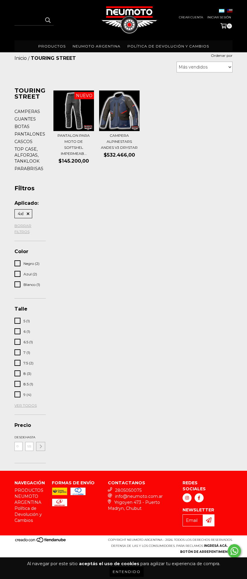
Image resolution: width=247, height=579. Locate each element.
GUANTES (25, 119)
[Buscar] (48, 20)
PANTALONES (29, 134)
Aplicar (40, 446)
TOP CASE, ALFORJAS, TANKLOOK (26, 155)
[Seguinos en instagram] (187, 497)
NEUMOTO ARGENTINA (96, 46)
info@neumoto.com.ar (139, 496)
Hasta (29, 437)
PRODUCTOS (52, 46)
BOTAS (22, 126)
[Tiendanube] (40, 542)
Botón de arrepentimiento (206, 552)
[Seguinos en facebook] (199, 497)
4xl (20, 213)
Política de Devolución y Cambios (168, 46)
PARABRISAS (28, 168)
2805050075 (128, 490)
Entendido (127, 571)
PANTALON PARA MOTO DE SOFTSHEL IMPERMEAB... (74, 144)
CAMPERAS (27, 111)
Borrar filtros (22, 228)
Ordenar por (222, 55)
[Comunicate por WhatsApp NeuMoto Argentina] (234, 551)
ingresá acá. (216, 546)
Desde (18, 437)
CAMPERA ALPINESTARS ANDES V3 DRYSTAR (119, 141)
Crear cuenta (191, 17)
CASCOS (23, 141)
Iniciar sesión (219, 17)
